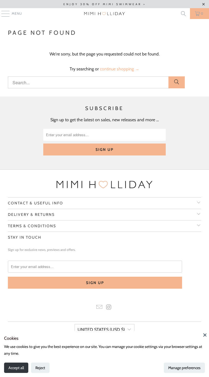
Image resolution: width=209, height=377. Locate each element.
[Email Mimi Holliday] (100, 308)
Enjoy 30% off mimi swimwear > (104, 4)
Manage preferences (184, 367)
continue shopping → (119, 68)
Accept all (16, 367)
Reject (40, 367)
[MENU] (2, 13)
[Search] (183, 13)
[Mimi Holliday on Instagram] (109, 308)
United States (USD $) (101, 329)
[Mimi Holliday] (104, 13)
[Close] (205, 335)
